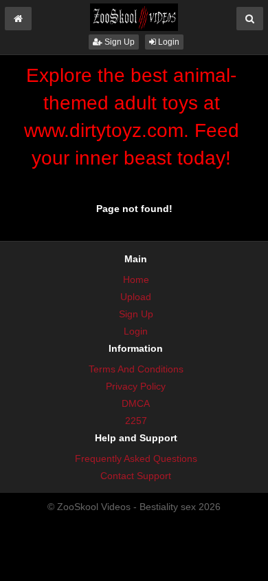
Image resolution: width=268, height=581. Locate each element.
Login (167, 42)
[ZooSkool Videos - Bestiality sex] (134, 16)
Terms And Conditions (136, 368)
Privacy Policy (136, 386)
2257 (136, 420)
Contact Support (135, 475)
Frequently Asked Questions (136, 458)
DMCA (136, 403)
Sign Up (118, 42)
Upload (135, 296)
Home (136, 279)
